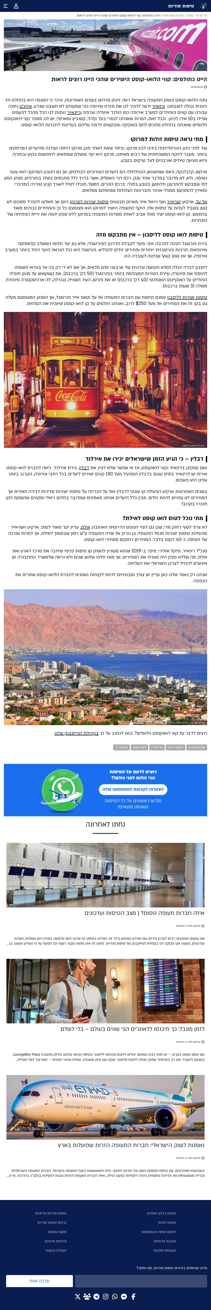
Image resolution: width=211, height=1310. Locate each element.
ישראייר (174, 202)
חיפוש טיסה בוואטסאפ (159, 1231)
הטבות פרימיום (165, 1241)
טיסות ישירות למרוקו (89, 202)
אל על (201, 202)
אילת (85, 527)
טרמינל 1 (157, 747)
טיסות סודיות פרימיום (51, 1213)
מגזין (190, 15)
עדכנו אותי (39, 1281)
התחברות (16, 6)
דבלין (84, 468)
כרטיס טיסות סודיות (52, 1222)
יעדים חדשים (196, 747)
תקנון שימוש (57, 1231)
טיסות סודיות (181, 6)
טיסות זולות (175, 747)
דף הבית (201, 15)
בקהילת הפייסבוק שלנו (77, 733)
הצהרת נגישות (56, 1250)
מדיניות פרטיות (56, 1241)
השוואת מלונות (165, 1250)
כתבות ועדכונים (174, 15)
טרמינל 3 (121, 747)
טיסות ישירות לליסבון (187, 297)
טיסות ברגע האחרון (161, 1213)
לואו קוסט (139, 747)
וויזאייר (158, 106)
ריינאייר (74, 112)
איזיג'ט (26, 106)
